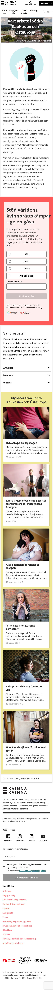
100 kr (26, 254)
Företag (33, 10)
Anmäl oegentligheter (13, 943)
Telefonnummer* (14, 281)
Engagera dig (13, 11)
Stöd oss (4, 11)
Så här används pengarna (14, 900)
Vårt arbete (24, 11)
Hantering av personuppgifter (17, 921)
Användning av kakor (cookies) (17, 926)
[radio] (26, 254)
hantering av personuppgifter (32, 871)
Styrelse (6, 934)
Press (5, 917)
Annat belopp (26, 275)
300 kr (26, 268)
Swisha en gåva (26, 296)
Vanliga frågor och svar (14, 904)
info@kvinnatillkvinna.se (28, 975)
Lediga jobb (8, 913)
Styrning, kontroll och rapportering (19, 939)
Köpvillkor (7, 930)
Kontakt (6, 908)
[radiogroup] (26, 265)
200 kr (26, 261)
